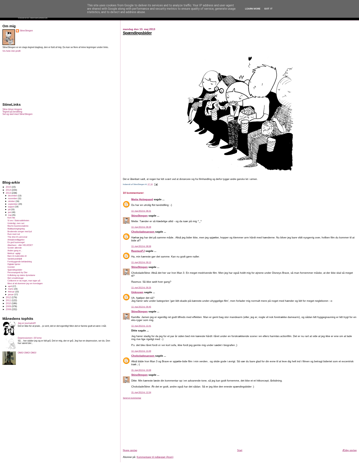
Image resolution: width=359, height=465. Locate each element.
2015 (9, 187)
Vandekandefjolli (14, 259)
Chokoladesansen (143, 231)
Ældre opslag (349, 450)
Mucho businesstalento (17, 226)
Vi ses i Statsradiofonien (18, 220)
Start (239, 450)
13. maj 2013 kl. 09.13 (141, 262)
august (11, 207)
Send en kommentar (132, 398)
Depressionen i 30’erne (30, 338)
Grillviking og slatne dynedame (21, 275)
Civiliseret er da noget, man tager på (23, 280)
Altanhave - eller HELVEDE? (20, 245)
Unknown (137, 292)
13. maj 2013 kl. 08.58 (141, 246)
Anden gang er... (14, 250)
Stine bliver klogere (12, 109)
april (10, 286)
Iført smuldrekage (15, 278)
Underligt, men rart (15, 223)
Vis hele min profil (11, 51)
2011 (9, 300)
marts (11, 289)
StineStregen (139, 215)
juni (10, 212)
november (13, 198)
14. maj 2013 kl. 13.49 (141, 351)
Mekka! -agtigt (13, 253)
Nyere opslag (130, 450)
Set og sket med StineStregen (17, 114)
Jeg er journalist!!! (27, 323)
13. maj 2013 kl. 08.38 (141, 227)
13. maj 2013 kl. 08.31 (141, 211)
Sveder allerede (14, 248)
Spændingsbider (137, 33)
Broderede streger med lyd (19, 231)
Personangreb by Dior (17, 272)
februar (11, 292)
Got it (268, 8)
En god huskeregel (15, 242)
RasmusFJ (138, 250)
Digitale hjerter (13, 264)
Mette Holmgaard (142, 199)
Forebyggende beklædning (19, 261)
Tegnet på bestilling (12, 111)
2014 (9, 190)
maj (10, 215)
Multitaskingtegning (16, 229)
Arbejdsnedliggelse (15, 240)
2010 (9, 303)
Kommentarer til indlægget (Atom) (155, 457)
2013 (9, 193)
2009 (9, 306)
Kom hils (11, 218)
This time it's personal (17, 237)
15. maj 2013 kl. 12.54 (141, 392)
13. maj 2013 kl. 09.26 (141, 287)
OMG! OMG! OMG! (27, 352)
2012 (9, 297)
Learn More (252, 8)
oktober (12, 201)
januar (11, 294)
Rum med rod (13, 234)
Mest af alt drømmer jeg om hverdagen (25, 283)
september (13, 204)
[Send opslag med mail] (155, 184)
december (13, 195)
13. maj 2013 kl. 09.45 (141, 307)
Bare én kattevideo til (16, 256)
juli (9, 209)
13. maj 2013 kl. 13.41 (141, 326)
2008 (9, 309)
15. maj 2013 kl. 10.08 (141, 370)
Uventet (11, 267)
